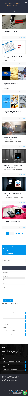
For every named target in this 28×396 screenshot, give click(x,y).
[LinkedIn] (17, 393)
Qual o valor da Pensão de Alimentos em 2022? (13, 312)
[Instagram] (19, 393)
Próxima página (19, 233)
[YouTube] (15, 393)
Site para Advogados (16, 391)
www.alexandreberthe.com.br (9, 354)
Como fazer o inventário (8, 324)
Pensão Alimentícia (9, 253)
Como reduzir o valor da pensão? (10, 327)
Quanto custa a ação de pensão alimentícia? (12, 83)
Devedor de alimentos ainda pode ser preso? (13, 194)
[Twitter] (13, 393)
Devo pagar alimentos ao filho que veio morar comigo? (13, 138)
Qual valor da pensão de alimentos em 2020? (13, 57)
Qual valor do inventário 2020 (9, 330)
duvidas (6, 248)
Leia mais (23, 37)
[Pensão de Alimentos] (12, 4)
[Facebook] (11, 393)
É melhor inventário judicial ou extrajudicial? (12, 334)
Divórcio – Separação (9, 246)
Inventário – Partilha (9, 250)
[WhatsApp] (9, 393)
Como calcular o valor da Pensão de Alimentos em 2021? (13, 317)
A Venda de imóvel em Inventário (10, 320)
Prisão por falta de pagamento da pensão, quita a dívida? (13, 166)
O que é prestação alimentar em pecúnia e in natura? (13, 111)
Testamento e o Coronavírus (11, 31)
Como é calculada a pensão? (12, 221)
